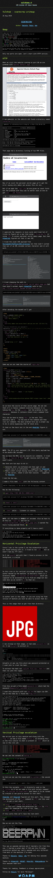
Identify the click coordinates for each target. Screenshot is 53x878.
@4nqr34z (30, 861)
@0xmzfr (14, 872)
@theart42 (6, 238)
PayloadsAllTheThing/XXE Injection (16, 244)
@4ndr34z (35, 427)
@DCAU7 (22, 861)
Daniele (14, 856)
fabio (20, 856)
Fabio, (31, 25)
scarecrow (26, 21)
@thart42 (16, 797)
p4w (36, 25)
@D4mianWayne (40, 861)
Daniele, (25, 25)
